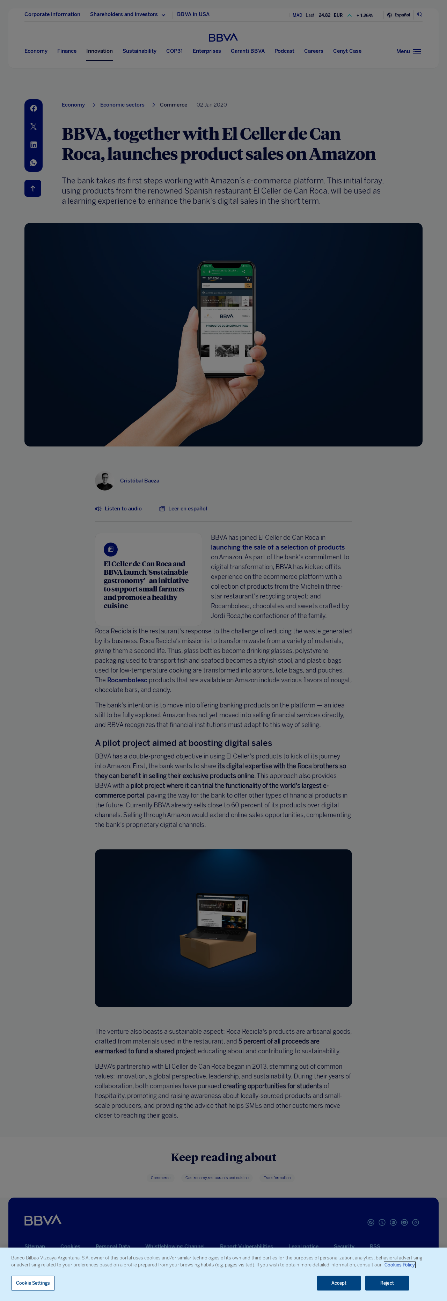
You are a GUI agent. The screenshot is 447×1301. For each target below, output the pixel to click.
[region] (223, 1274)
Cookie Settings (33, 1283)
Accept (339, 1283)
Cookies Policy (399, 1264)
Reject (387, 1283)
